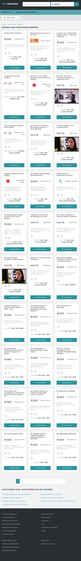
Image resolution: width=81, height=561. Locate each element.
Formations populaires (9, 531)
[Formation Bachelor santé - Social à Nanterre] (35, 54)
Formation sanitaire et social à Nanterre (15, 504)
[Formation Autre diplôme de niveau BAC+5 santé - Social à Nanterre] (35, 195)
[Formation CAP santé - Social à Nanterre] (9, 147)
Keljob (43, 531)
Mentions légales (7, 540)
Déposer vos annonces (48, 544)
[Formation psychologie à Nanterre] (58, 195)
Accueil (4, 24)
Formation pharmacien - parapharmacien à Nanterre (58, 501)
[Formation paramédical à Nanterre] (5, 52)
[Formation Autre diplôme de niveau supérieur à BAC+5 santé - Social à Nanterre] (5, 415)
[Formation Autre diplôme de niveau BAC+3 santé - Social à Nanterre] (9, 52)
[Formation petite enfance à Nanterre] (5, 147)
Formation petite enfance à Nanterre (14, 501)
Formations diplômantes (9, 514)
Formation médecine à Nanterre (51, 494)
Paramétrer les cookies (9, 550)
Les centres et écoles (8, 534)
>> (63, 481)
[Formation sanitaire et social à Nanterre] (31, 54)
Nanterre (20, 24)
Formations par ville (8, 517)
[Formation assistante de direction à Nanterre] (58, 153)
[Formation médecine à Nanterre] (58, 56)
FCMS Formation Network (49, 527)
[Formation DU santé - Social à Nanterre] (9, 237)
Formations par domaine (9, 521)
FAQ (42, 524)
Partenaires (45, 521)
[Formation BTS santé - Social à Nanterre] (61, 105)
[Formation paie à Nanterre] (31, 99)
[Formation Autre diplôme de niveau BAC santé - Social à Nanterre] (61, 153)
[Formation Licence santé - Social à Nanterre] (61, 195)
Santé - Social (12, 24)
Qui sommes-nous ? (47, 514)
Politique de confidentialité (10, 544)
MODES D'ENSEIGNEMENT (26, 12)
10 (54, 481)
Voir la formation (14, 67)
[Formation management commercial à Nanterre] (58, 236)
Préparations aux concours (10, 527)
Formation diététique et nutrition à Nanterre (16, 494)
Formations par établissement (11, 524)
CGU (14, 540)
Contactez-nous (46, 517)
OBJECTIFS (5, 12)
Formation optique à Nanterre (12, 498)
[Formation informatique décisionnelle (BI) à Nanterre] (58, 280)
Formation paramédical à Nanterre (52, 498)
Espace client (45, 540)
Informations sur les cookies (10, 547)
